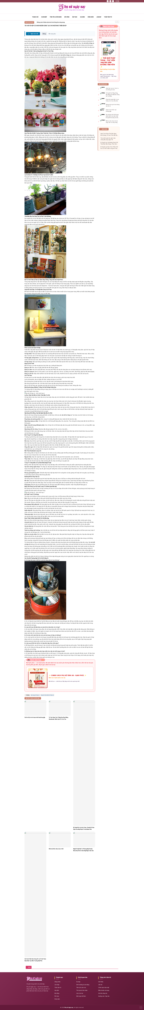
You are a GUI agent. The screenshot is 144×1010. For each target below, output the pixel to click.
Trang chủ (35, 17)
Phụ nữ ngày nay (68, 1007)
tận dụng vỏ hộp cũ (35, 695)
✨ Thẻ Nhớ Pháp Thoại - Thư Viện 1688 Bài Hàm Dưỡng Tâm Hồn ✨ (107, 62)
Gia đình (82, 17)
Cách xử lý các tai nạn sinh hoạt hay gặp (34, 717)
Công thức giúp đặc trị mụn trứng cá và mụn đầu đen (112, 100)
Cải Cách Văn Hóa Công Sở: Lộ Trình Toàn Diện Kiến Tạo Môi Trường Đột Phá (35, 960)
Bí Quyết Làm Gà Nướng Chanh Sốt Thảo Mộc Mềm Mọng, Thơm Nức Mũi (109, 143)
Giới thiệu (100, 981)
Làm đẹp (98, 17)
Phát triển (57, 999)
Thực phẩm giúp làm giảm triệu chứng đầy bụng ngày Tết (108, 138)
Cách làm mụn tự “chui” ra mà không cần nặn (112, 88)
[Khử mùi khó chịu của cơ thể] (60, 839)
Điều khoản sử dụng (103, 990)
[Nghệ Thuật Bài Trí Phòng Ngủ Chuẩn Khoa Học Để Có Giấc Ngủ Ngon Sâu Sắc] (84, 839)
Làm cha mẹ (79, 993)
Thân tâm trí (108, 17)
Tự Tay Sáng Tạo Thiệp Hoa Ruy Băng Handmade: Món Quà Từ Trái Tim (58, 718)
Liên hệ (100, 984)
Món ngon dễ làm (81, 996)
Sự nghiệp (44, 17)
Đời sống (66, 17)
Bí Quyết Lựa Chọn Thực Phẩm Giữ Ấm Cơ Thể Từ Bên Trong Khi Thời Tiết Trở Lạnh (109, 147)
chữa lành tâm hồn (78, 556)
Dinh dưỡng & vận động (82, 984)
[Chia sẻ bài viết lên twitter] (92, 28)
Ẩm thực (74, 17)
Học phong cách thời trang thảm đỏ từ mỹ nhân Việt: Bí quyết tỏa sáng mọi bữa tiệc (112, 116)
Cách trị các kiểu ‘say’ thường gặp (111, 110)
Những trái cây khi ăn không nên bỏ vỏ (112, 105)
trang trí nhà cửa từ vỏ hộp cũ (47, 695)
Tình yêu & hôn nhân (81, 990)
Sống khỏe (91, 17)
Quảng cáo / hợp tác (104, 996)
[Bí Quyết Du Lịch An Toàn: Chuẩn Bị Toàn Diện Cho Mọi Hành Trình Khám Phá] (84, 763)
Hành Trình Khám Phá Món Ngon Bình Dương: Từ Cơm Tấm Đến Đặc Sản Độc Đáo (109, 134)
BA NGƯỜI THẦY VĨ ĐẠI (42, 22)
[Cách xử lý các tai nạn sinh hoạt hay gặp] (35, 708)
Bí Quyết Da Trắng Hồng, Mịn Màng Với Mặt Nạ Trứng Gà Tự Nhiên (112, 94)
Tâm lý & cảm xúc (81, 987)
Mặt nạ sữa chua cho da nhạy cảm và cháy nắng (112, 121)
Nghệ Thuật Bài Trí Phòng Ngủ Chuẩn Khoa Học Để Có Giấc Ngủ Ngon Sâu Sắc (83, 849)
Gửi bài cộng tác (102, 993)
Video (29, 967)
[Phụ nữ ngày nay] (72, 11)
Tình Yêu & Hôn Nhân (56, 17)
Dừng (44, 34)
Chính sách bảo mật (103, 987)
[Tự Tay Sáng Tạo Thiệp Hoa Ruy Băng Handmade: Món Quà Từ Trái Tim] (60, 708)
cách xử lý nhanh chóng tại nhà (70, 401)
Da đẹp (78, 981)
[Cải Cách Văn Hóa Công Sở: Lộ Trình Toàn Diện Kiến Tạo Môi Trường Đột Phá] (35, 894)
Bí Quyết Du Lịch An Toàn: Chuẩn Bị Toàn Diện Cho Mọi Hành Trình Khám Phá (83, 828)
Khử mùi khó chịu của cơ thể (56, 849)
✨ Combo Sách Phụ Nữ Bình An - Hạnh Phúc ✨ (67, 675)
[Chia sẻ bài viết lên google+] (94, 28)
